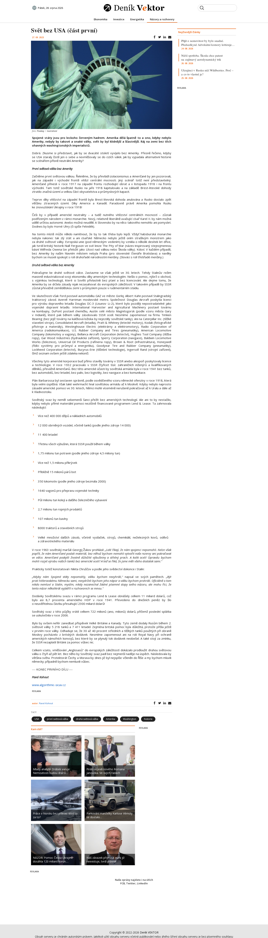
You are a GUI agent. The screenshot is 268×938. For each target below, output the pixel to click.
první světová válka (57, 719)
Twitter (131, 883)
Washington (129, 719)
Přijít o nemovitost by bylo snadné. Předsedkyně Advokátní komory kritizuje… (208, 43)
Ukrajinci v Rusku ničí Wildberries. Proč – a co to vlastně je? (207, 72)
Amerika (110, 719)
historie (148, 719)
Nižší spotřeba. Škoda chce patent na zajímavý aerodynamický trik (202, 57)
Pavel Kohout (46, 703)
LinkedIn (142, 883)
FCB (122, 883)
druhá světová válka (87, 719)
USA (37, 719)
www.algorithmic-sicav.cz (49, 685)
